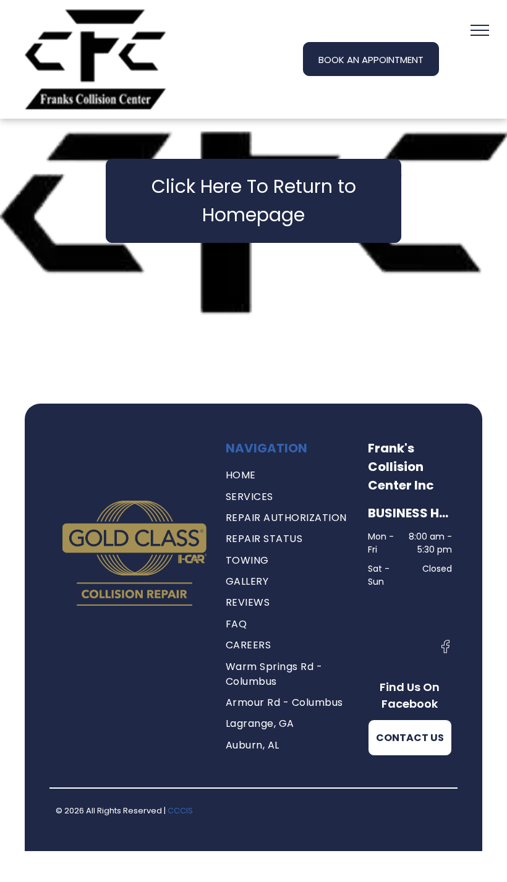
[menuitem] (287, 475)
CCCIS (180, 810)
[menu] (480, 30)
